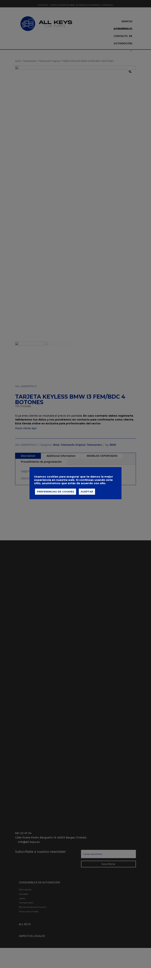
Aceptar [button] (87, 491)
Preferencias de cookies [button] (55, 491)
